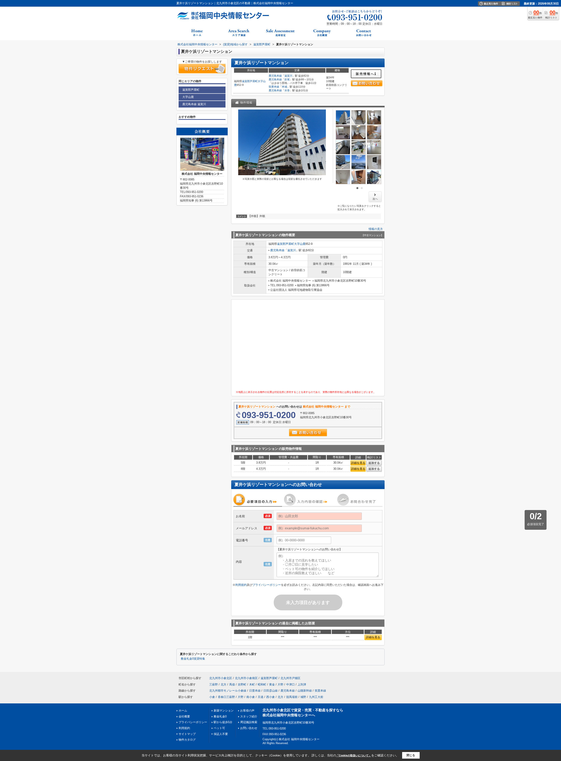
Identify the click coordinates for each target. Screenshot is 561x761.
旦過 (260, 697)
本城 (284, 86)
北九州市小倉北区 (220, 678)
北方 (223, 684)
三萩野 (213, 684)
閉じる (411, 755)
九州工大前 (316, 697)
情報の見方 (376, 229)
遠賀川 (288, 75)
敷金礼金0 (220, 716)
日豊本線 (255, 690)
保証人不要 (221, 734)
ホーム (183, 710)
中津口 (290, 684)
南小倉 (250, 697)
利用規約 (241, 584)
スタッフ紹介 (248, 716)
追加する (374, 462)
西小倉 (270, 697)
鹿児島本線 (275, 75)
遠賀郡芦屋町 (250, 81)
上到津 (302, 684)
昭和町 (262, 684)
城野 (303, 697)
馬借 (232, 684)
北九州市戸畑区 (290, 678)
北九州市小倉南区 (246, 678)
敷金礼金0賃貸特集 (193, 658)
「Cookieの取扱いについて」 (353, 755)
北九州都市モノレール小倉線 (227, 690)
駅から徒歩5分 (223, 722)
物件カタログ (187, 739)
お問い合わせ (248, 728)
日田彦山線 (270, 690)
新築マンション (224, 710)
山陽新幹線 (305, 690)
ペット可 (219, 728)
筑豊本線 (274, 86)
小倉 (212, 697)
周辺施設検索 (248, 722)
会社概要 (184, 716)
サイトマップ (187, 734)
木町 (252, 684)
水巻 (287, 90)
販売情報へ (365, 74)
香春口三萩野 (226, 697)
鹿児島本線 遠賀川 (194, 104)
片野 (280, 684)
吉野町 (242, 684)
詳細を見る (358, 462)
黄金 (272, 684)
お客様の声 (247, 710)
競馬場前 (292, 697)
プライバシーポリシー (266, 584)
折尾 (287, 79)
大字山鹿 (299, 243)
